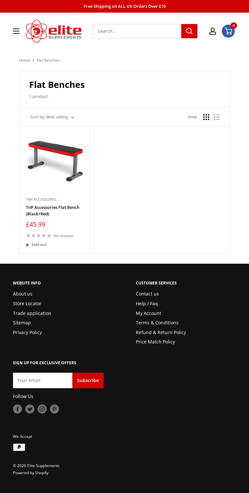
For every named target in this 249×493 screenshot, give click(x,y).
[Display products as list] (217, 117)
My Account (148, 313)
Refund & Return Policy (161, 332)
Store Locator (27, 303)
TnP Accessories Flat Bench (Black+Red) (52, 210)
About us (22, 294)
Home (24, 60)
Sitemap (22, 322)
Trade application (32, 313)
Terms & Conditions (157, 322)
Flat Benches (48, 60)
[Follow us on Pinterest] (54, 409)
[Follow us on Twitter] (29, 409)
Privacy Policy (27, 332)
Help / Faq (147, 303)
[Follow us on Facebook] (17, 409)
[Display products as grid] (206, 117)
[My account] (212, 31)
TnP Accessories (41, 199)
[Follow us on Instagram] (42, 409)
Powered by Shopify (30, 472)
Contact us (147, 294)
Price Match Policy (155, 342)
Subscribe (88, 380)
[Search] (189, 31)
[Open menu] (16, 31)
